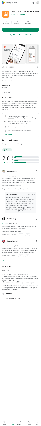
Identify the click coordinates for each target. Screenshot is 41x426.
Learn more (11, 118)
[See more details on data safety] (8, 134)
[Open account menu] (37, 2)
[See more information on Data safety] (37, 97)
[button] (19, 23)
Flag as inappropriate (11, 298)
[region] (20, 22)
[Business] (6, 92)
